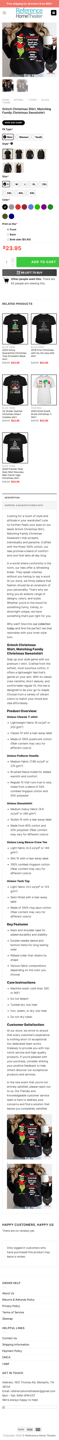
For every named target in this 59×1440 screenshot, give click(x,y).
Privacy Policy (11, 1306)
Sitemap (7, 1318)
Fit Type (7, 129)
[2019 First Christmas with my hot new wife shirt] (43, 329)
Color (6, 199)
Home (5, 99)
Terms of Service (13, 1312)
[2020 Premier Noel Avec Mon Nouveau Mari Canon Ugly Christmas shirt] (15, 448)
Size (5, 176)
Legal (5, 1363)
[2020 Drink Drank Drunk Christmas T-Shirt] (43, 390)
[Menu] (4, 13)
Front (13, 229)
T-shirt (32, 99)
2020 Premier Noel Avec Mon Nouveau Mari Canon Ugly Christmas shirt (13, 473)
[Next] (52, 49)
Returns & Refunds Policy (18, 1299)
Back (13, 234)
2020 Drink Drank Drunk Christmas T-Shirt (41, 414)
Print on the (9, 223)
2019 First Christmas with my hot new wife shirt (42, 353)
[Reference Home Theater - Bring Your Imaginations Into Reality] (29, 12)
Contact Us (9, 1338)
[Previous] (7, 49)
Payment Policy (12, 1350)
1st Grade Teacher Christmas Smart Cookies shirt (12, 414)
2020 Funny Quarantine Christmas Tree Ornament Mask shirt (14, 355)
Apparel (19, 99)
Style (7, 143)
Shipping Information (15, 1344)
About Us (8, 1293)
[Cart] (53, 13)
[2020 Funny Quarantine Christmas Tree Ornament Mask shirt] (15, 329)
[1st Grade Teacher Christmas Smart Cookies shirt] (15, 390)
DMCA (6, 1357)
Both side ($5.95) (20, 239)
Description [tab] (12, 497)
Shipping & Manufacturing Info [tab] (24, 505)
